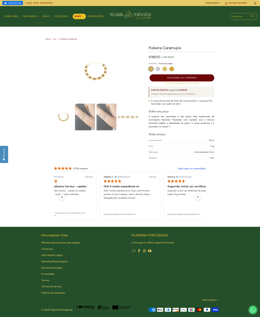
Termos (45, 280)
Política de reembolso (53, 292)
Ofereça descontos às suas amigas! (60, 242)
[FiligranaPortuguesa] (130, 16)
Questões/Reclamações (54, 261)
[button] (12, 16)
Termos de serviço (51, 286)
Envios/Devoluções (51, 267)
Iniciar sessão (237, 3)
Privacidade (47, 274)
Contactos (47, 248)
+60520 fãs (15, 3)
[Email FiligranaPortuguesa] (134, 251)
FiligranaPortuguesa (61, 309)
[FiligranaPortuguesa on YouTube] (150, 251)
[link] (66, 214)
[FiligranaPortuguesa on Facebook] (139, 251)
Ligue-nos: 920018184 (39, 3)
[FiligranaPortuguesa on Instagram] (144, 251)
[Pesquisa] (252, 16)
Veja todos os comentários (192, 168)
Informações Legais (52, 255)
